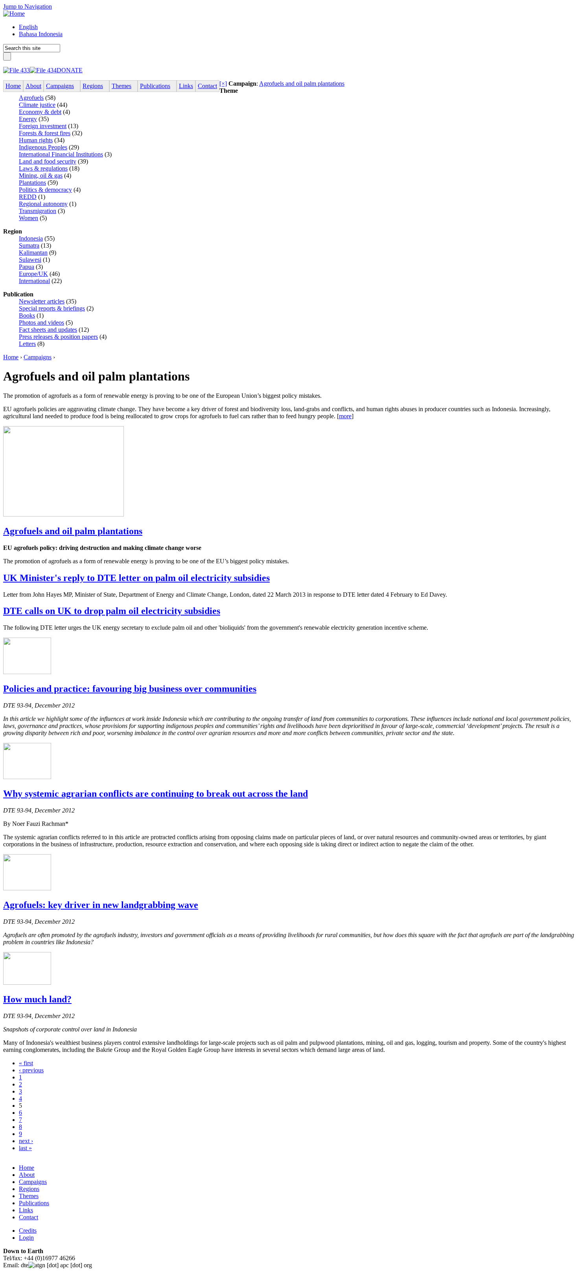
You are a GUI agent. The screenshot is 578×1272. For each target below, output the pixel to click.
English (28, 27)
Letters (27, 343)
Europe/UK (33, 273)
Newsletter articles (41, 301)
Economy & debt (40, 111)
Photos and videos (41, 322)
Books (27, 315)
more (345, 416)
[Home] (14, 13)
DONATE (70, 70)
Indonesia (31, 238)
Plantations (32, 182)
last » (25, 1148)
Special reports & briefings (52, 308)
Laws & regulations (43, 168)
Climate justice (37, 104)
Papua (26, 266)
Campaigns (38, 357)
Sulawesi (30, 259)
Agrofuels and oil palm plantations (301, 83)
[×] (223, 83)
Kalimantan (33, 252)
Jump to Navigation (27, 6)
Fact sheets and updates (48, 329)
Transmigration (37, 211)
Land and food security (47, 161)
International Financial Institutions (61, 154)
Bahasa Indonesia (41, 34)
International (34, 281)
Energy (28, 119)
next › (26, 1141)
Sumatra (29, 245)
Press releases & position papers (58, 336)
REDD (28, 196)
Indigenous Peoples (43, 147)
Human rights (36, 140)
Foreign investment (42, 126)
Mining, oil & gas (41, 175)
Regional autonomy (43, 203)
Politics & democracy (45, 189)
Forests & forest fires (44, 133)
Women (28, 218)
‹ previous (31, 1070)
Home (10, 357)
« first (26, 1063)
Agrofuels (31, 97)
